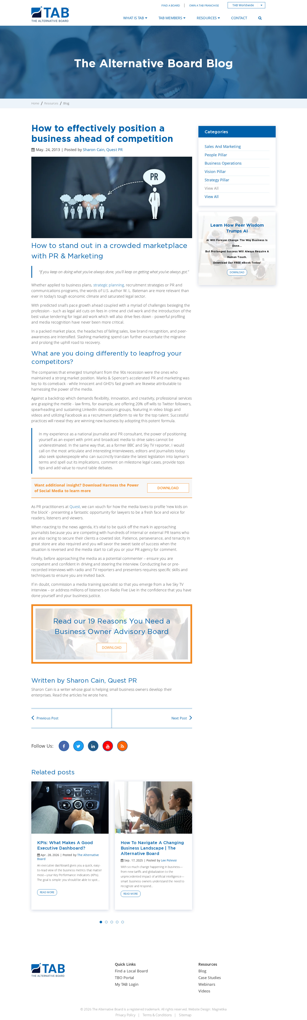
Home (35, 103)
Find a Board (170, 5)
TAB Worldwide (243, 5)
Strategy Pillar (217, 179)
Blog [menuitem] (202, 970)
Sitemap (185, 1015)
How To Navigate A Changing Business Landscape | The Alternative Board (152, 848)
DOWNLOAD (168, 488)
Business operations (223, 163)
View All (212, 188)
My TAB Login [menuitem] (126, 984)
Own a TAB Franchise (204, 5)
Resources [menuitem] (207, 17)
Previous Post (47, 718)
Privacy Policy (125, 1015)
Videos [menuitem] (204, 990)
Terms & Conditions (157, 1015)
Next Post (179, 718)
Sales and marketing (223, 146)
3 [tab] (111, 922)
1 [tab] (101, 922)
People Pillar (216, 154)
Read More (47, 892)
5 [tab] (122, 922)
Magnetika (219, 1009)
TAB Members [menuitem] (170, 17)
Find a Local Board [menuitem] (131, 970)
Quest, (76, 506)
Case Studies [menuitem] (209, 977)
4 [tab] (117, 922)
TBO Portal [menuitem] (124, 977)
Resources (51, 103)
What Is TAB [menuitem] (133, 17)
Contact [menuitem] (239, 17)
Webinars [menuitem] (206, 984)
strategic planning (108, 284)
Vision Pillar (215, 171)
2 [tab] (106, 922)
